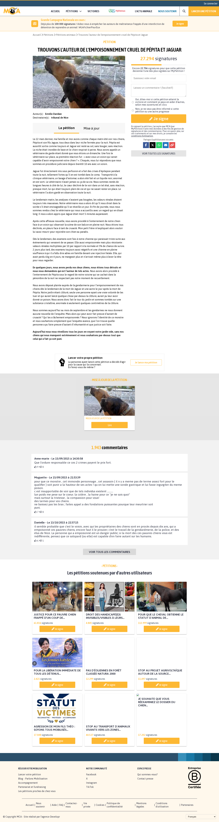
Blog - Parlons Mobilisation (32, 782)
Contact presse (145, 782)
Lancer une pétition (203, 11)
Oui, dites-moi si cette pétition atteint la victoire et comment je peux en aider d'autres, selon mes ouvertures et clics (160, 102)
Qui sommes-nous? (147, 777)
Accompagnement (28, 786)
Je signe (180, 23)
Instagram (91, 786)
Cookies (100, 808)
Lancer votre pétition (29, 777)
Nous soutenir (167, 11)
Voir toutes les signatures (158, 153)
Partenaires (187, 808)
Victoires (93, 11)
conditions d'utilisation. (142, 136)
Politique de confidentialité (115, 808)
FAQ (61, 808)
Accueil (55, 11)
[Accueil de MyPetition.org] (12, 11)
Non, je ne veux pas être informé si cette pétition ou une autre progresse (157, 110)
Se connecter (211, 3)
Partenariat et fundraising (32, 790)
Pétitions (48, 34)
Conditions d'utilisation (162, 808)
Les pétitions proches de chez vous (37, 794)
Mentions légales (141, 808)
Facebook (91, 777)
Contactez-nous (71, 808)
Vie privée (86, 808)
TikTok (90, 790)
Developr (55, 820)
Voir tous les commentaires (109, 552)
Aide (54, 808)
